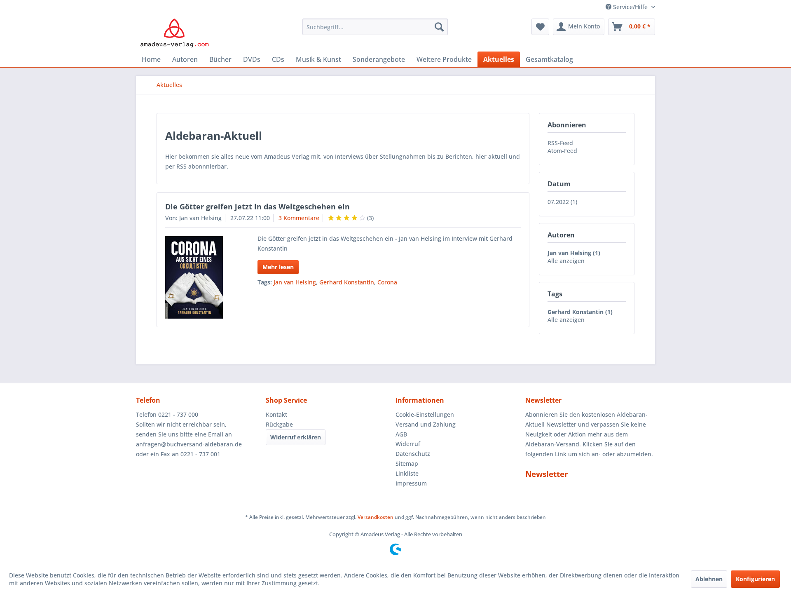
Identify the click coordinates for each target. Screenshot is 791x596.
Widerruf (408, 444)
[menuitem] (375, 27)
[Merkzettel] (540, 27)
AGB (401, 434)
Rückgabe (279, 424)
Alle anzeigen (566, 261)
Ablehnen (709, 579)
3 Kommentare (298, 218)
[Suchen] (439, 27)
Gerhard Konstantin (346, 282)
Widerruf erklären (295, 437)
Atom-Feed (562, 151)
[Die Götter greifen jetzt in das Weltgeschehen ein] (200, 277)
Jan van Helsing (295, 282)
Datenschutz (413, 454)
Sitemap (407, 463)
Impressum (411, 483)
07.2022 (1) (562, 202)
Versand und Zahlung (426, 424)
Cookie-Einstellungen (425, 414)
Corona (387, 282)
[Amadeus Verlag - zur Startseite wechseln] (174, 33)
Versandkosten (375, 517)
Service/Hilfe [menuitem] (630, 7)
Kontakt (276, 414)
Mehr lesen (278, 267)
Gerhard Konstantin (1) (580, 312)
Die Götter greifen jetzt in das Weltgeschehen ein (257, 206)
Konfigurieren (755, 579)
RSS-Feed (560, 143)
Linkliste (407, 473)
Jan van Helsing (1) (574, 253)
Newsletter (546, 474)
